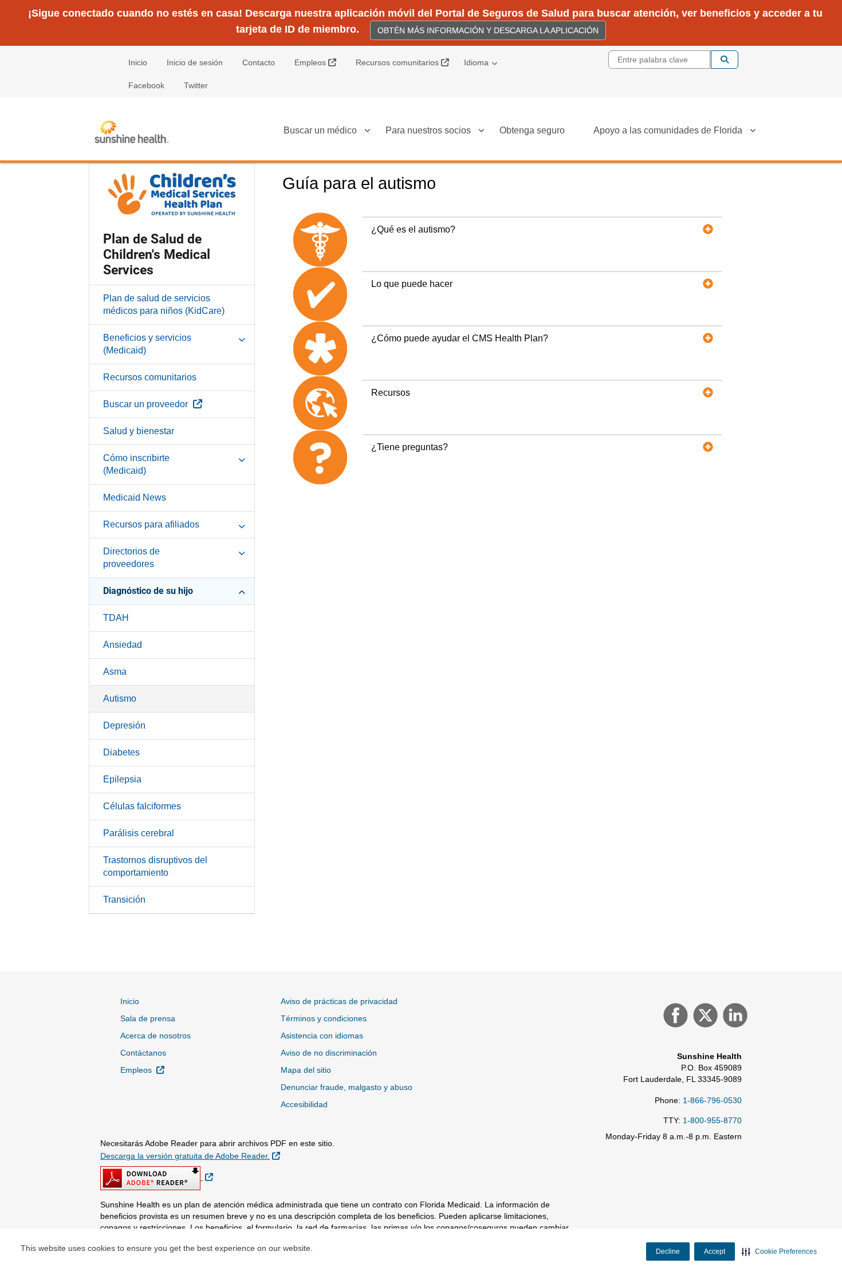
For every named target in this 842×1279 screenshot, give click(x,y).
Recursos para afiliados (151, 524)
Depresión (124, 725)
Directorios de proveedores (131, 557)
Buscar (724, 59)
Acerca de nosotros (155, 1035)
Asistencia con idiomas (322, 1035)
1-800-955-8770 (712, 1120)
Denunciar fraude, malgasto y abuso (346, 1087)
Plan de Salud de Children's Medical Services (156, 254)
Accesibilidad (304, 1104)
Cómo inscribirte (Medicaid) (136, 464)
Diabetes (121, 752)
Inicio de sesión (195, 62)
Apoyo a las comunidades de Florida (667, 130)
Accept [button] (714, 1251)
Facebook (146, 85)
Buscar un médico (320, 130)
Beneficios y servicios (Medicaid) (147, 344)
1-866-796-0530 (712, 1100)
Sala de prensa (147, 1018)
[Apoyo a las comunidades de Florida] (753, 132)
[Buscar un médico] (367, 132)
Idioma (476, 62)
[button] (779, 1251)
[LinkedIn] (733, 1016)
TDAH (116, 618)
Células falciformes (142, 806)
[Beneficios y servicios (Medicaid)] (242, 337)
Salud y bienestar (138, 431)
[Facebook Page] (674, 1016)
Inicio (137, 62)
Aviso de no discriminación (329, 1052)
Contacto (258, 62)
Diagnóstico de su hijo (148, 590)
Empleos (319, 62)
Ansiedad (122, 645)
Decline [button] (668, 1251)
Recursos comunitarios (407, 62)
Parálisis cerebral (138, 833)
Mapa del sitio (306, 1070)
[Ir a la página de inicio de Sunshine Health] (132, 132)
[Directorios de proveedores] (242, 551)
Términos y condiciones (324, 1018)
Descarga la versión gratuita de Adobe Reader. (190, 1155)
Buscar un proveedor (178, 404)
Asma (115, 671)
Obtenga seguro (532, 130)
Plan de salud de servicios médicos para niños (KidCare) (164, 304)
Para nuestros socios (428, 130)
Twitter (196, 85)
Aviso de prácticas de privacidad (339, 1001)
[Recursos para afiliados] (242, 524)
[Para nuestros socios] (481, 132)
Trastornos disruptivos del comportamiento (155, 866)
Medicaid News (134, 497)
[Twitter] (704, 1016)
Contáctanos (143, 1052)
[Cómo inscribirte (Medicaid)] (242, 458)
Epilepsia (122, 779)
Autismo (119, 698)
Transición (124, 899)
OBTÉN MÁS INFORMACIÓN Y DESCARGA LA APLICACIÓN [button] (488, 30)
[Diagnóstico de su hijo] (242, 590)
